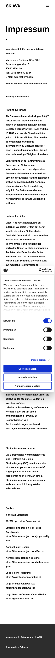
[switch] (47, 329)
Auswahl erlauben (27, 377)
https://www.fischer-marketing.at (23, 577)
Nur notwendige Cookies (27, 386)
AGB (39, 637)
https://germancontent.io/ (19, 598)
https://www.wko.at (30, 521)
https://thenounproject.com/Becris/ (25, 551)
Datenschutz (27, 637)
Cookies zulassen (27, 368)
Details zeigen (38, 360)
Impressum (11, 637)
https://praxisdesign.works (20, 588)
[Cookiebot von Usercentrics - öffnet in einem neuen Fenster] (39, 270)
